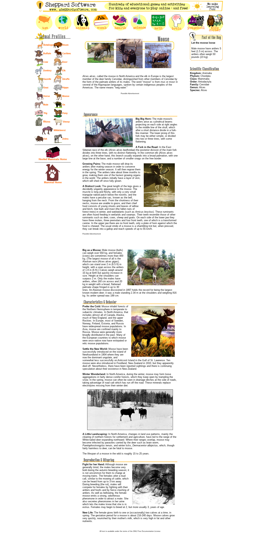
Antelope (48, 44)
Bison (65, 45)
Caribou (66, 53)
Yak (45, 139)
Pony (65, 113)
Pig (45, 113)
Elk (64, 70)
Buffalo (47, 53)
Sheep (66, 121)
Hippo (65, 87)
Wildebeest (60, 130)
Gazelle (47, 79)
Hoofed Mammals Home (53, 159)
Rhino (46, 121)
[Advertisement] (130, 100)
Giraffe (66, 79)
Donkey (47, 70)
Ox (63, 104)
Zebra (65, 139)
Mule (45, 104)
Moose (65, 96)
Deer (64, 62)
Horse (46, 96)
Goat (45, 87)
